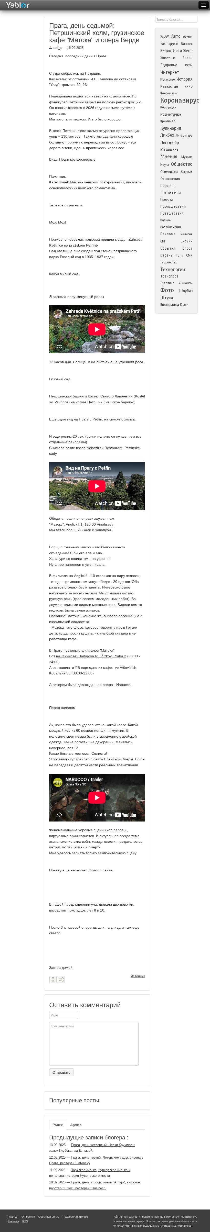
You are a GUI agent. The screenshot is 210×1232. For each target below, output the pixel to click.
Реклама (167, 234)
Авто (176, 36)
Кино (188, 86)
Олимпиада (169, 172)
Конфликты (168, 93)
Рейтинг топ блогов (125, 1216)
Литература (184, 136)
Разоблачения (171, 227)
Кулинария (170, 128)
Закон (187, 58)
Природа (167, 199)
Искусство (167, 79)
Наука (164, 165)
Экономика (169, 304)
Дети (177, 50)
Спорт (187, 248)
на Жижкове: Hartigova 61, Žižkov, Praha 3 (91, 656)
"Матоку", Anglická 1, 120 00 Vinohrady (81, 524)
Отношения (170, 178)
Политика (170, 193)
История (184, 79)
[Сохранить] (53, 979)
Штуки (166, 298)
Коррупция (168, 107)
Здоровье (168, 65)
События (167, 248)
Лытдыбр (169, 142)
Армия (188, 37)
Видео (165, 50)
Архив (76, 1125)
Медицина (169, 149)
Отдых (187, 171)
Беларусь (169, 43)
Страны (166, 255)
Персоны (167, 185)
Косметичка (170, 114)
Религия (187, 234)
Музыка (187, 157)
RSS (25, 1221)
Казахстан (169, 86)
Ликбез (167, 135)
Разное (165, 220)
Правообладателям (75, 1216)
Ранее (57, 1125)
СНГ (163, 241)
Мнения (168, 156)
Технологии (172, 269)
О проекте (28, 1216)
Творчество (168, 262)
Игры (189, 65)
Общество (182, 164)
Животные (168, 58)
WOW (164, 36)
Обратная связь (48, 1216)
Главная (13, 1216)
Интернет (169, 72)
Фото (167, 290)
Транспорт (169, 276)
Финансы (186, 283)
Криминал (167, 121)
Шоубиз (186, 290)
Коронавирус (180, 100)
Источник (138, 976)
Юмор (184, 305)
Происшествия (173, 206)
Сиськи (187, 241)
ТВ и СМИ (184, 255)
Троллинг (167, 283)
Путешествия (172, 213)
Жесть (188, 51)
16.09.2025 (75, 48)
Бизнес (187, 43)
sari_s (57, 48)
